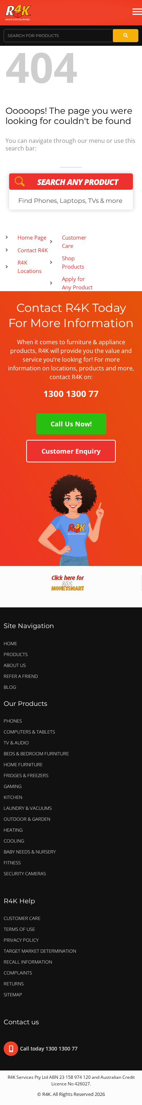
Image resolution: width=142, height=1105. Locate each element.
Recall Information (28, 962)
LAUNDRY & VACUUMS (28, 808)
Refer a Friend (21, 676)
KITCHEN (13, 797)
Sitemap (13, 994)
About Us (15, 665)
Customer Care (22, 918)
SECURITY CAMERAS (25, 873)
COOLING (14, 840)
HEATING (13, 830)
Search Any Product (71, 181)
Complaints (18, 972)
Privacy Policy (21, 940)
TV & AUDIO (16, 742)
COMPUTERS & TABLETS (29, 731)
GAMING (12, 786)
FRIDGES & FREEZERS (26, 775)
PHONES (13, 721)
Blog (10, 687)
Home (10, 643)
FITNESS (12, 862)
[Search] (125, 35)
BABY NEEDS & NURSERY (30, 851)
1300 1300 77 (71, 393)
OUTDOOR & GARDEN (27, 819)
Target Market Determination (40, 951)
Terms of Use (19, 929)
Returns (14, 983)
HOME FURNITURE (23, 764)
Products (16, 654)
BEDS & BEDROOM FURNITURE (36, 753)
